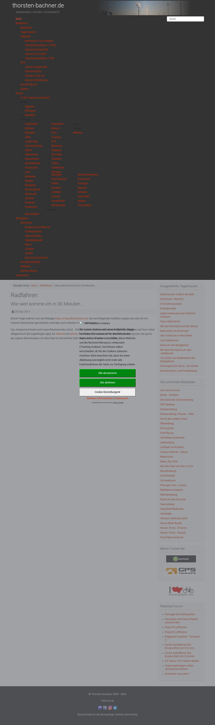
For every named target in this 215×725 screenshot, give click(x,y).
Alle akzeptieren (107, 373)
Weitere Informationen (100, 398)
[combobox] (185, 19)
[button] (23, 102)
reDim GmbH (118, 403)
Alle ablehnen (107, 382)
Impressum (121, 398)
